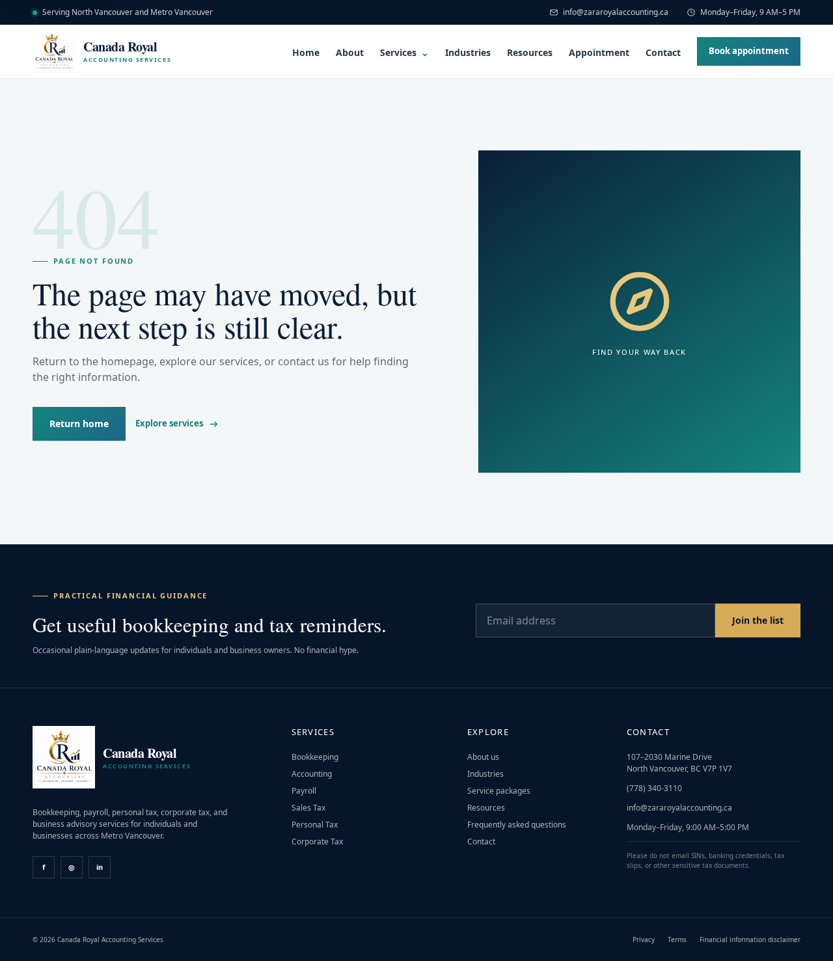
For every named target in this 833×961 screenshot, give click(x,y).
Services (404, 52)
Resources (530, 52)
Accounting (312, 773)
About (350, 52)
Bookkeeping (315, 756)
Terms (677, 939)
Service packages (498, 790)
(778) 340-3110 (654, 788)
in (99, 867)
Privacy (644, 939)
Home (306, 52)
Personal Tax (315, 824)
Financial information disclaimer (750, 939)
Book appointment (749, 51)
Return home (79, 423)
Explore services (169, 423)
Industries (468, 52)
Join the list (758, 620)
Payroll (304, 790)
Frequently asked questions (516, 824)
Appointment (599, 52)
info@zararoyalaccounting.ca (615, 12)
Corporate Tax (317, 841)
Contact (663, 52)
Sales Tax (308, 807)
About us (483, 756)
